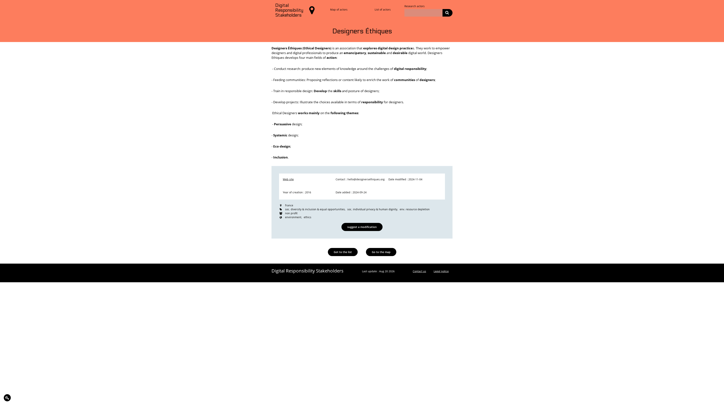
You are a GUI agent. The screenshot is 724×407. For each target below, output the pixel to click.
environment (293, 217)
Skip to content (12, 4)
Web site (288, 179)
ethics (307, 217)
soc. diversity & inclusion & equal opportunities (315, 209)
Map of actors (338, 9)
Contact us (419, 271)
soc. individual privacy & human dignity (372, 209)
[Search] (447, 13)
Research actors (414, 6)
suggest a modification (362, 227)
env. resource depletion (415, 209)
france (289, 205)
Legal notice (441, 271)
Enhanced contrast (40, 4)
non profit (291, 213)
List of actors (383, 9)
